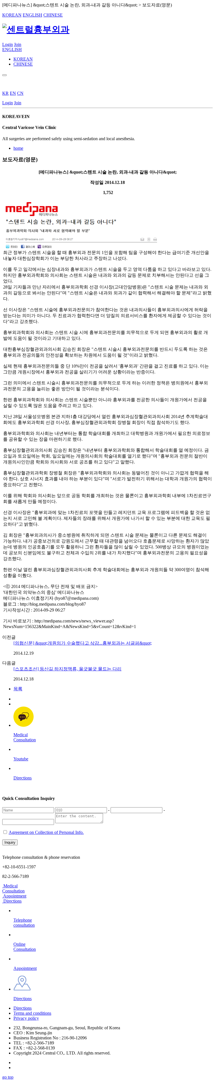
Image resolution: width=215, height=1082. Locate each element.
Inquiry (9, 842)
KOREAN (12, 15)
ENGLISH (32, 15)
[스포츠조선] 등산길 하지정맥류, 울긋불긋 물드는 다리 (67, 668)
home (18, 148)
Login (7, 44)
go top (7, 1077)
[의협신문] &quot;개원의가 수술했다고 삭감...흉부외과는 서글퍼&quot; (82, 643)
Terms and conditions (32, 1013)
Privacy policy (26, 1018)
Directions (22, 1008)
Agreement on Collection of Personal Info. (46, 832)
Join (17, 44)
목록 (17, 688)
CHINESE (53, 15)
